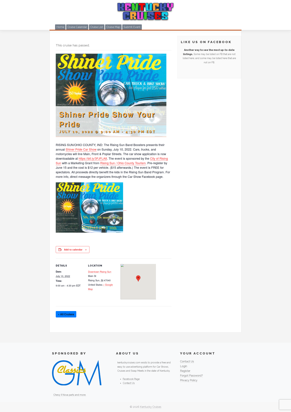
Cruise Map (113, 27)
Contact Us (129, 383)
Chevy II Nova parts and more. (69, 394)
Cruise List (96, 27)
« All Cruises (66, 314)
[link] (81, 149)
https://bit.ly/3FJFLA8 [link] (93, 158)
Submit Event (132, 27)
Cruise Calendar (77, 27)
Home (60, 27)
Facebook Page (131, 379)
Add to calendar (73, 249)
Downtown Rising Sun (99, 271)
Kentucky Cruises (150, 406)
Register (185, 370)
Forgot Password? (191, 375)
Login (183, 366)
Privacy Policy (188, 380)
